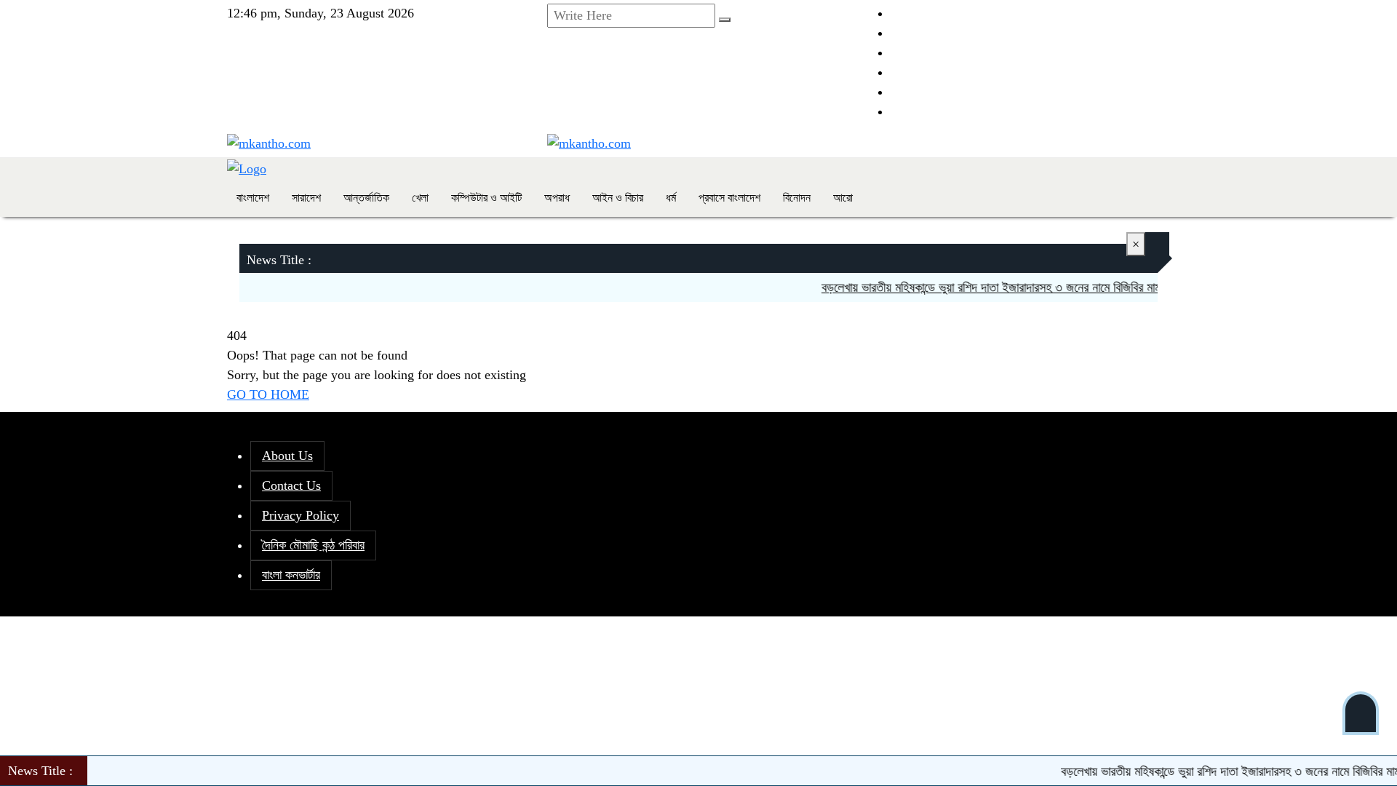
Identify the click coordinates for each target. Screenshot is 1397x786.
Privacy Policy (300, 515)
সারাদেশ (306, 197)
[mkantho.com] (269, 142)
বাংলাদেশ (252, 197)
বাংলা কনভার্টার (291, 575)
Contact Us (291, 485)
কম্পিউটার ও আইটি (486, 197)
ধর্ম (671, 197)
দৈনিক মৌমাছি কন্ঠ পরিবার (313, 545)
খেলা (420, 197)
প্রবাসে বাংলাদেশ (729, 197)
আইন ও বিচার (617, 197)
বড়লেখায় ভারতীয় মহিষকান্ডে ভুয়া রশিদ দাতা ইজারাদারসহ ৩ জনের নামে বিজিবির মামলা (984, 287)
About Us (287, 455)
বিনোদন (797, 197)
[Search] (725, 19)
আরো (843, 197)
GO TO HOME (268, 394)
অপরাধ (557, 197)
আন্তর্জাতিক (366, 197)
